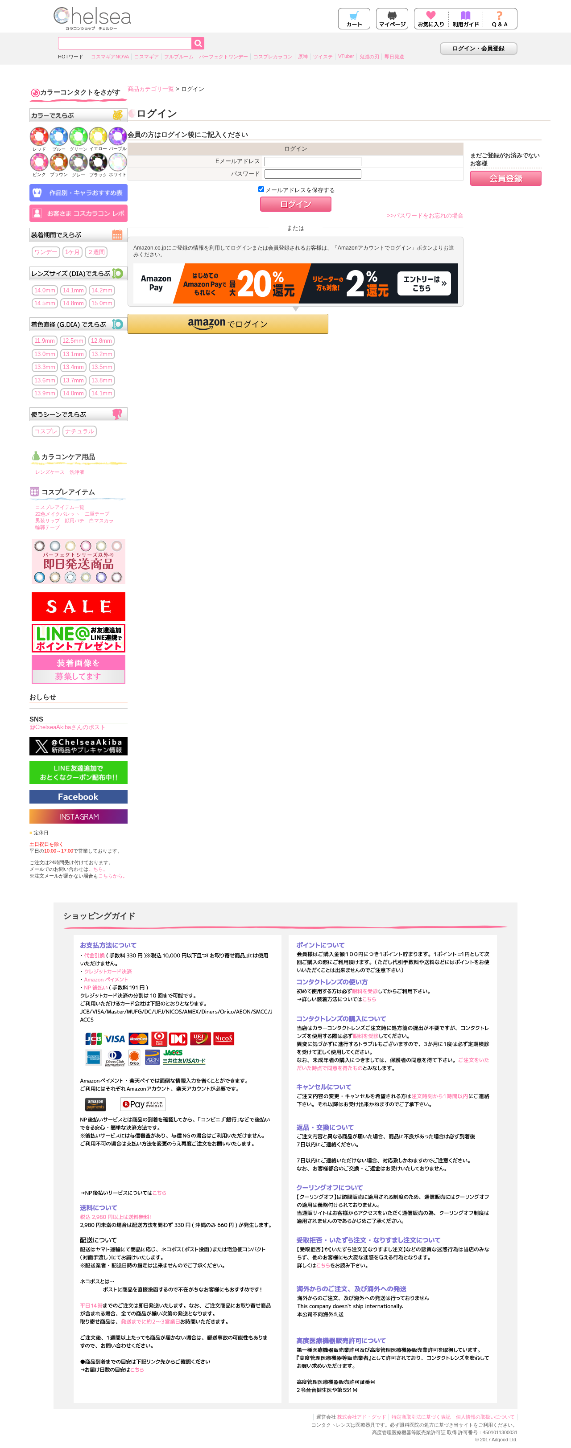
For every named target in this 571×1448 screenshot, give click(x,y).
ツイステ (323, 56)
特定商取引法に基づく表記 (421, 1416)
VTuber (346, 56)
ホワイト (118, 174)
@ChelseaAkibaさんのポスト (67, 727)
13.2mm (101, 354)
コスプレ (46, 431)
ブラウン (59, 174)
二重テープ (97, 514)
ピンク (39, 174)
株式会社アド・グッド (361, 1416)
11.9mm (44, 340)
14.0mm (44, 290)
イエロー (98, 148)
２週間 (96, 252)
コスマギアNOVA (110, 56)
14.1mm (73, 290)
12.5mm (72, 340)
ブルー (59, 149)
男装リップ (47, 520)
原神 (303, 56)
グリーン (78, 149)
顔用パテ (74, 520)
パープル (118, 148)
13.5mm (101, 367)
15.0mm (101, 303)
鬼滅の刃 (369, 56)
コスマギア (146, 56)
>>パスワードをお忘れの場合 (425, 215)
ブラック (98, 174)
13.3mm (44, 367)
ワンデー (46, 252)
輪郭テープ (47, 527)
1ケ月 (72, 252)
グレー (78, 174)
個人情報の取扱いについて (485, 1416)
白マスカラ (101, 520)
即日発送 (394, 56)
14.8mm (73, 303)
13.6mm (44, 380)
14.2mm (101, 290)
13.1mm (73, 354)
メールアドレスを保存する (300, 190)
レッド (39, 149)
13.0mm (44, 354)
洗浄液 (77, 472)
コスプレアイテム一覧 (59, 507)
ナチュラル (79, 431)
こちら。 (98, 869)
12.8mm (101, 340)
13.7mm (73, 380)
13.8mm (101, 380)
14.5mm (44, 303)
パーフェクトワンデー (223, 56)
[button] (228, 324)
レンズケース (50, 472)
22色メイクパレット (57, 514)
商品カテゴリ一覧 (151, 89)
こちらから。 (113, 875)
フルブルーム (179, 56)
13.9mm (44, 393)
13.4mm (73, 367)
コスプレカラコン (273, 56)
